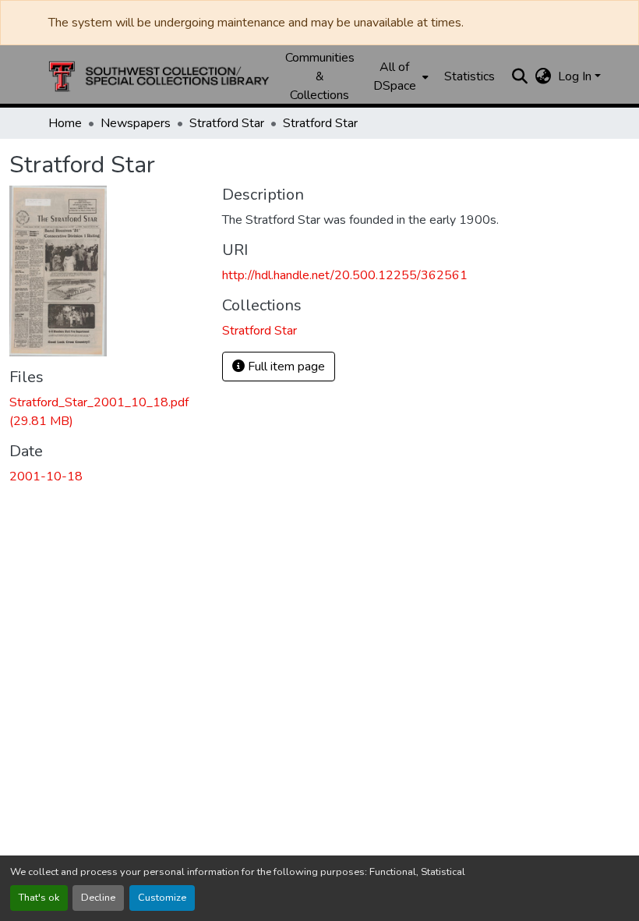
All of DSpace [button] (394, 76)
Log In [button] (576, 76)
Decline (98, 898)
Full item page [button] (285, 366)
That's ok (39, 898)
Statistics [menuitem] (469, 76)
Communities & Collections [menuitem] (320, 76)
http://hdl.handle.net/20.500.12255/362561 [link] (345, 275)
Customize (162, 898)
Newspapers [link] (136, 123)
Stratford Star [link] (226, 123)
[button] (159, 76)
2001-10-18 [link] (46, 476)
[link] (106, 411)
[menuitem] (399, 76)
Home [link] (65, 123)
